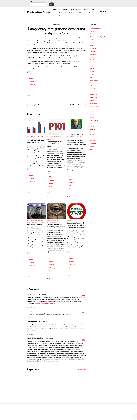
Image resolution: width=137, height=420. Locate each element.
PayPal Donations (81, 13)
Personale (92, 115)
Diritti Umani (53, 38)
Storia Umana (93, 135)
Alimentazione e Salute (95, 28)
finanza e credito (94, 80)
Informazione (31, 136)
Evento (91, 77)
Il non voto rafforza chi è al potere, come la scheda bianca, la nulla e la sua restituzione (76, 225)
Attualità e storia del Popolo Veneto (41, 38)
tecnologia (92, 138)
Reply (83, 296)
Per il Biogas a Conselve (76, 105)
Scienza (86, 9)
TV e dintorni (68, 38)
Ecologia (92, 66)
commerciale (93, 48)
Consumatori (93, 54)
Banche (92, 40)
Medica (92, 109)
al (38, 369)
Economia (78, 9)
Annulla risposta (80, 370)
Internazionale (39, 136)
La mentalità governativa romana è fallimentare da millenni (55, 144)
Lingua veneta (93, 103)
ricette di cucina (94, 120)
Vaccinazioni (93, 143)
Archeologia (93, 34)
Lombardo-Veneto (94, 106)
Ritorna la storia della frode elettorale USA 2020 (35, 141)
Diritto (72, 9)
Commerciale (93, 51)
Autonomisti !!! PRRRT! (34, 225)
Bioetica (69, 136)
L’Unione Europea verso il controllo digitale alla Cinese (56, 226)
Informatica (93, 89)
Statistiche (92, 129)
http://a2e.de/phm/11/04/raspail (47, 303)
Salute (91, 123)
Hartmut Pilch (31, 294)
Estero (91, 74)
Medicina (92, 112)
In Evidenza (93, 86)
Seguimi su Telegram (58, 16)
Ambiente (92, 31)
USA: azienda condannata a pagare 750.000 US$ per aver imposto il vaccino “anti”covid (76, 142)
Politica (55, 13)
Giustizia (59, 38)
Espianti (92, 71)
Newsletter (65, 9)
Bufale (91, 45)
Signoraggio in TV (35, 105)
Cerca (31, 1)
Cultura (92, 9)
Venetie (74, 38)
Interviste (92, 100)
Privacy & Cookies (70, 13)
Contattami (92, 13)
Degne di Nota (56, 9)
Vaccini (61, 13)
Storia (49, 139)
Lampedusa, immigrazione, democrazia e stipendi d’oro (56, 31)
